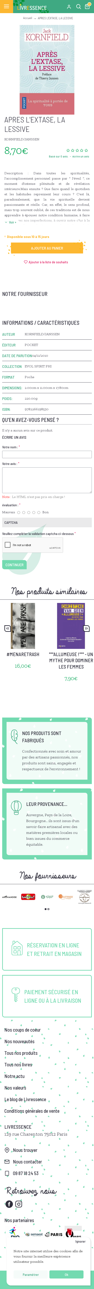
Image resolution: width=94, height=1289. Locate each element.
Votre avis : (9, 463)
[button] (7, 628)
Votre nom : (10, 447)
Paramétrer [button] (31, 1274)
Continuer (14, 564)
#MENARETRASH (23, 654)
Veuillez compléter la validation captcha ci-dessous (38, 533)
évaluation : (10, 505)
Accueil (27, 18)
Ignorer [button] (80, 1241)
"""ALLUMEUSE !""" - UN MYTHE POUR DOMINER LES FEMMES (71, 660)
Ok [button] (66, 1274)
